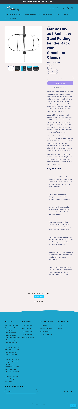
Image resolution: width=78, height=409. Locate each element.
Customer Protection (46, 334)
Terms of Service (27, 334)
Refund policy (38, 403)
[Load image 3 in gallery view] (23, 68)
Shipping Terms (27, 325)
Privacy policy (47, 403)
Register (60, 328)
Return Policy (26, 328)
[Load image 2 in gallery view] (17, 68)
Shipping (49, 65)
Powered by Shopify (28, 403)
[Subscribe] (35, 391)
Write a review (39, 296)
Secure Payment (27, 331)
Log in (60, 325)
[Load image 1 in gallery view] (11, 68)
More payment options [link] (60, 87)
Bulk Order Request (46, 328)
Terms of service (57, 403)
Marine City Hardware (17, 403)
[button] (16, 14)
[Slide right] (40, 68)
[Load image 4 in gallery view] (29, 68)
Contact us (43, 325)
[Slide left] (6, 68)
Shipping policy (67, 403)
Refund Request (45, 331)
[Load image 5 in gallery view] (36, 68)
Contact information (40, 404)
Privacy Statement (28, 337)
